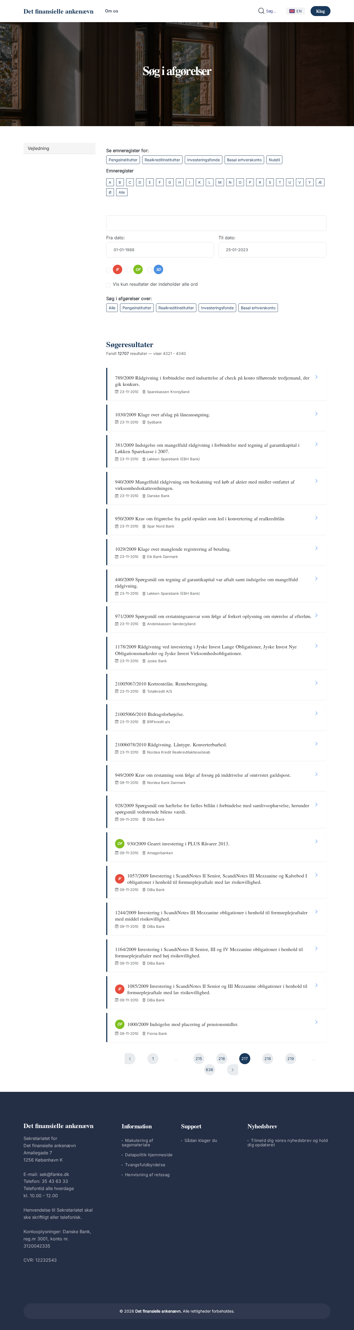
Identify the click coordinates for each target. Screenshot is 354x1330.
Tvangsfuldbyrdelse (145, 1164)
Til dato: (227, 237)
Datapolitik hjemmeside (149, 1154)
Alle (122, 192)
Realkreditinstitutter (162, 159)
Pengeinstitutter (123, 159)
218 (267, 1058)
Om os (111, 11)
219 (290, 1058)
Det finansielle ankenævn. (158, 1311)
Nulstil (274, 159)
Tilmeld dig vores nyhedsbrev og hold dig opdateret (288, 1142)
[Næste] (232, 1069)
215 (199, 1058)
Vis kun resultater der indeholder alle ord (155, 284)
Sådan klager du (200, 1140)
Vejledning (38, 148)
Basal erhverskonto (244, 159)
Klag (320, 11)
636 (209, 1069)
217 (244, 1058)
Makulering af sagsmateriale (137, 1142)
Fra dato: (115, 237)
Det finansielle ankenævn (58, 11)
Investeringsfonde (203, 159)
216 (221, 1058)
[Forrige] (130, 1058)
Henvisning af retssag (147, 1174)
